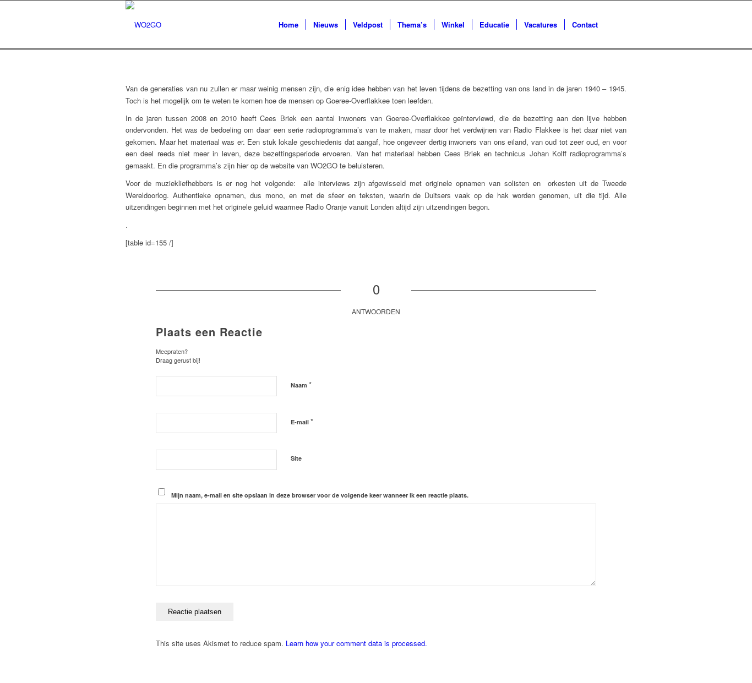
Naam (301, 384)
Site (296, 458)
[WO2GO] (143, 25)
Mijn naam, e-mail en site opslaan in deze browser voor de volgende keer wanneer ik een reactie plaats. (319, 495)
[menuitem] (288, 25)
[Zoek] (615, 25)
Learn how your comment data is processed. (356, 643)
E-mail (302, 421)
